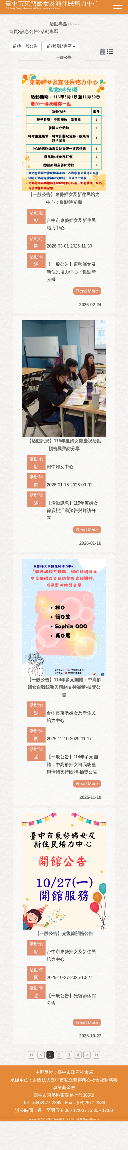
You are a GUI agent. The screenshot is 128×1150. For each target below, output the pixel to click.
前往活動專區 (60, 46)
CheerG (57, 1119)
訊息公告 (29, 31)
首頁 (13, 31)
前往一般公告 (25, 46)
